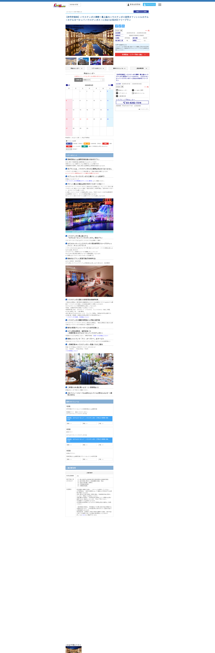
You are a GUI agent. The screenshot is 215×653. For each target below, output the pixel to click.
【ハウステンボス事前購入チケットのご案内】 (80, 181)
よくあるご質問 (138, 90)
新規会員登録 (135, 4)
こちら (83, 515)
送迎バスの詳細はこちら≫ (100, 335)
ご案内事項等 (140, 68)
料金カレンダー (75, 68)
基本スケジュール (118, 68)
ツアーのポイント (97, 68)
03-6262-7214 (133, 102)
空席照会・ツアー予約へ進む (132, 54)
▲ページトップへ (144, 109)
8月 (69, 85)
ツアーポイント (123, 93)
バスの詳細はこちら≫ (72, 350)
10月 (109, 85)
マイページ (150, 4)
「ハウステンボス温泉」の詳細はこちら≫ (77, 317)
